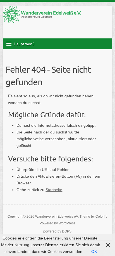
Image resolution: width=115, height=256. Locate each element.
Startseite (53, 189)
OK (94, 251)
